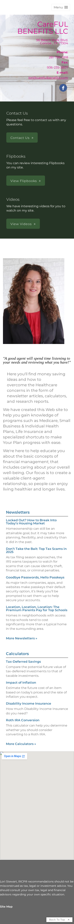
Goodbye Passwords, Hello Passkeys (35, 577)
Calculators (17, 653)
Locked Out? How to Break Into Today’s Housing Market (31, 521)
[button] (61, 7)
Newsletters (18, 512)
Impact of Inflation (21, 682)
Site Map (6, 906)
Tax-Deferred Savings (23, 661)
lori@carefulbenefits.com (48, 78)
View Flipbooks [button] (23, 181)
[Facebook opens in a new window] (63, 88)
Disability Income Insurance (28, 703)
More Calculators (21, 744)
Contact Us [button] (20, 138)
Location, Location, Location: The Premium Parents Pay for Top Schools (36, 608)
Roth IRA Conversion (22, 720)
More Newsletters (21, 638)
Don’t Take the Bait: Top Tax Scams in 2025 (36, 550)
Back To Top (57, 919)
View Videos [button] (21, 224)
